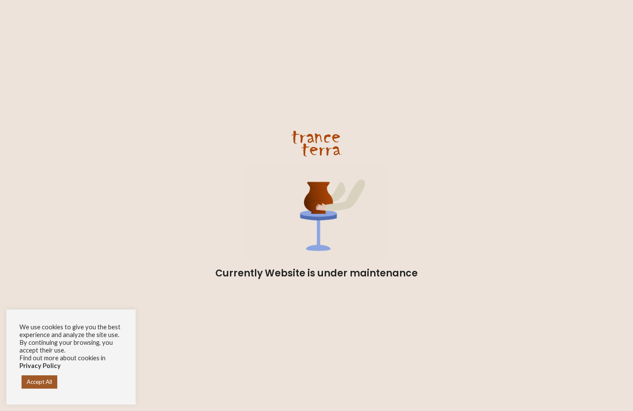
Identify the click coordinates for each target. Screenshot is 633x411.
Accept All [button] (39, 381)
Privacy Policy (40, 365)
